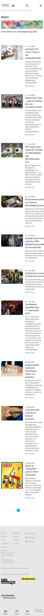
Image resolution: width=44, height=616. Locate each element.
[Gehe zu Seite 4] (37, 510)
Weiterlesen (29, 86)
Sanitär (15, 544)
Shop (3, 540)
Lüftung (16, 540)
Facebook (31, 533)
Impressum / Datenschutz (18, 574)
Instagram (32, 537)
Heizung (16, 537)
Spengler (16, 533)
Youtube (31, 541)
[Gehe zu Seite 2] (7, 510)
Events (3, 537)
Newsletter (5, 544)
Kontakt (4, 547)
